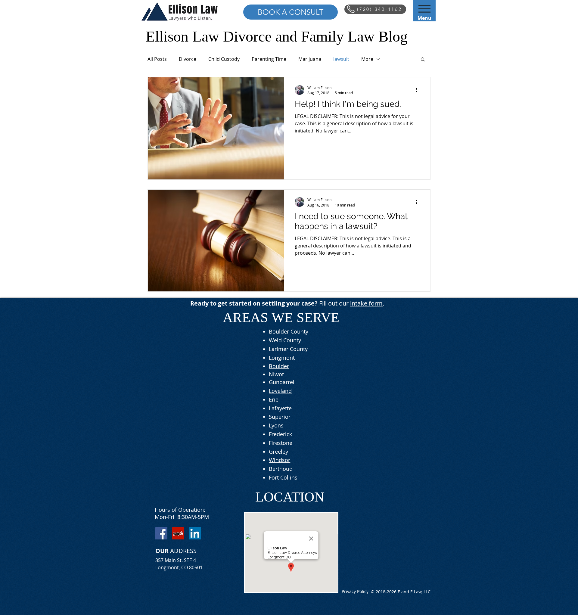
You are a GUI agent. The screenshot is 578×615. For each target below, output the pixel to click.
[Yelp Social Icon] (178, 533)
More (367, 59)
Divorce (187, 59)
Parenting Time (269, 59)
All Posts (157, 59)
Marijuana (309, 59)
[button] (423, 60)
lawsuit (341, 59)
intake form (366, 303)
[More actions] (418, 90)
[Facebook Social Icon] (161, 533)
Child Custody (224, 59)
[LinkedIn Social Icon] (195, 533)
